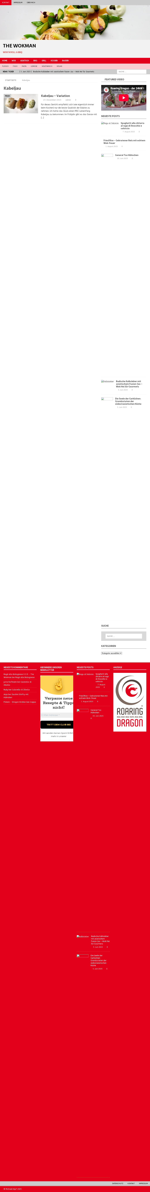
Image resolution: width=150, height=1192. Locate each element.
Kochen (54, 61)
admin (68, 100)
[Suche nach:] (131, 71)
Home (4, 61)
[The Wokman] (75, 38)
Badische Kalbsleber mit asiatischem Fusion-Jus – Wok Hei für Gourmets (129, 384)
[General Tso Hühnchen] (107, 264)
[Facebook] (136, 2)
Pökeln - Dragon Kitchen (15, 702)
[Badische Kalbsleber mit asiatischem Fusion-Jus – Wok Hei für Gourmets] (107, 381)
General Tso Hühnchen (126, 155)
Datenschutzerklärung (58, 739)
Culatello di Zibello (21, 690)
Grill (44, 61)
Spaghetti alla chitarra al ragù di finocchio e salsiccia (132, 126)
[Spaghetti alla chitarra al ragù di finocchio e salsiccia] (110, 123)
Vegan (59, 66)
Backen (65, 61)
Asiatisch (24, 61)
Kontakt (5, 3)
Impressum (18, 3)
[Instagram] (141, 2)
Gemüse (34, 66)
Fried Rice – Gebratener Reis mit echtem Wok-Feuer (124, 142)
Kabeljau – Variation (55, 95)
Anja (6, 694)
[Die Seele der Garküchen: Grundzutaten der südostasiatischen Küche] (107, 507)
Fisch (15, 66)
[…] (42, 117)
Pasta (24, 66)
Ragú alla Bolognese (25, 677)
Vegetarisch (47, 66)
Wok (14, 61)
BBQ (35, 61)
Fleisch (5, 66)
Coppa (33, 702)
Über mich (31, 3)
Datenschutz (117, 1184)
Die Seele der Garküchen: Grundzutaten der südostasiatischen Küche (128, 401)
